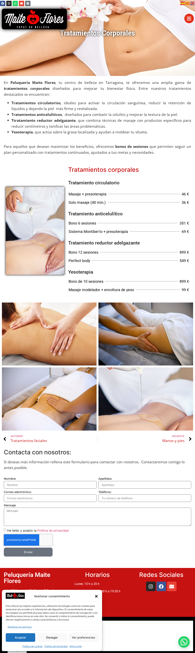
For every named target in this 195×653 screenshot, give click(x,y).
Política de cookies (32, 646)
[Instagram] (9, 3)
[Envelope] (21, 3)
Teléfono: (104, 492)
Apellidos (105, 478)
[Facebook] (2, 3)
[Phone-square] (27, 3)
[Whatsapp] (15, 3)
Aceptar (20, 637)
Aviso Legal (76, 646)
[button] (96, 596)
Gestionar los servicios (20, 626)
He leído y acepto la (38, 530)
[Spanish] (182, 3)
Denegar (52, 637)
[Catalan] (187, 3)
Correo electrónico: (17, 492)
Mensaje (10, 505)
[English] (192, 3)
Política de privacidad (56, 646)
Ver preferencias (83, 637)
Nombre (10, 478)
